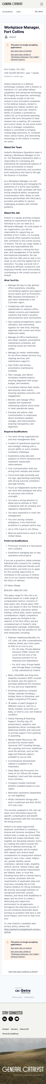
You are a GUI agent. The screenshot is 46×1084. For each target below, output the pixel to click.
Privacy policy (17, 997)
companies (7, 11)
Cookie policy (29, 997)
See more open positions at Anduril (23, 971)
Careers (14, 1029)
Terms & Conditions (10, 1034)
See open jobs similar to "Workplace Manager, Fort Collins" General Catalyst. (25, 57)
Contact (5, 1029)
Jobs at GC (24, 1029)
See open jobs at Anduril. (21, 51)
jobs (19, 11)
